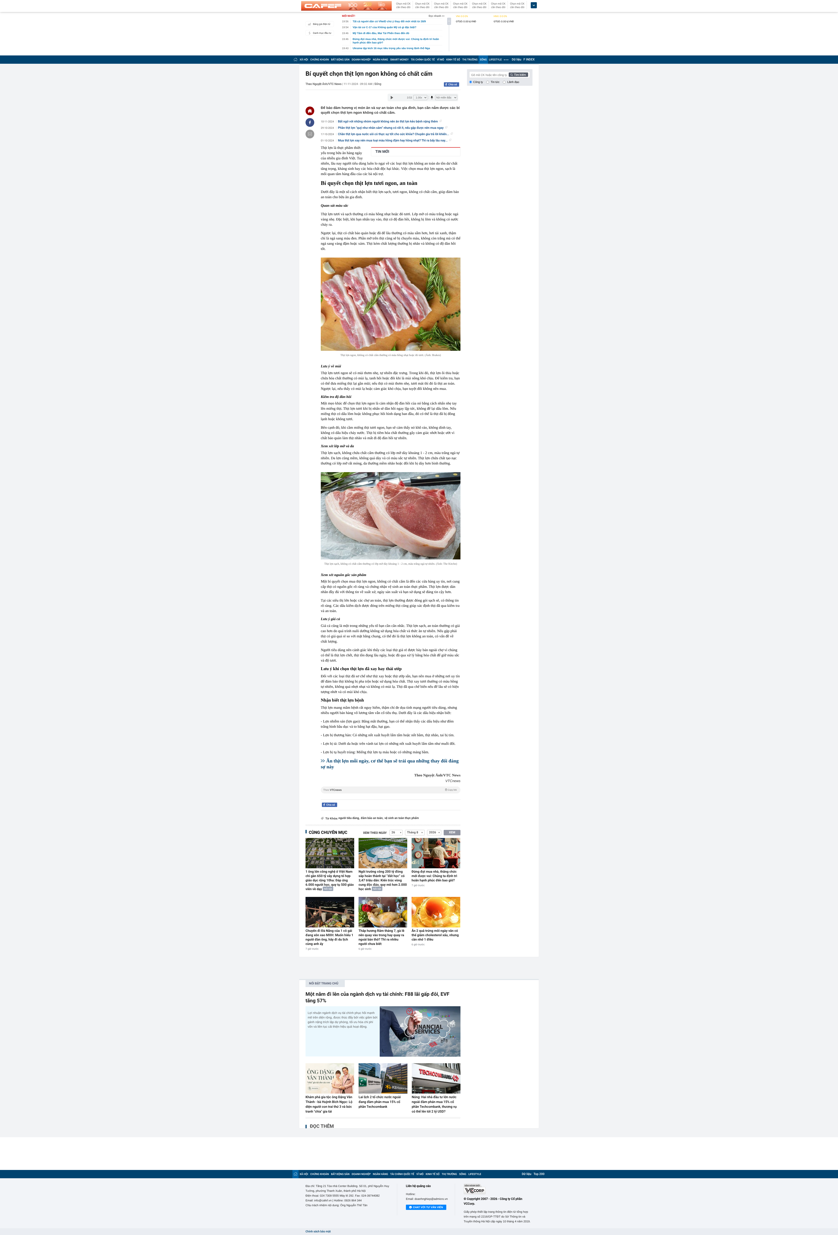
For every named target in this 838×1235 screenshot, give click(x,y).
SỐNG (483, 59)
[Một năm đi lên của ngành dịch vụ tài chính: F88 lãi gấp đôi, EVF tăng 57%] (420, 1031)
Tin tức (495, 82)
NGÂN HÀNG (380, 59)
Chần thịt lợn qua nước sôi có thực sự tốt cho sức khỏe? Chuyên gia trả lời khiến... (393, 134)
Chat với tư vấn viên (428, 1207)
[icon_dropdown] (534, 5)
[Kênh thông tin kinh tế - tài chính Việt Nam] (346, 6)
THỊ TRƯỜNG (469, 59)
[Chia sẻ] (310, 122)
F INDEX (529, 59)
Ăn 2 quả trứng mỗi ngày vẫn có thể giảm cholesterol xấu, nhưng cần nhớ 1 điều (435, 935)
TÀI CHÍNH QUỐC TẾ (423, 59)
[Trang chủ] (295, 59)
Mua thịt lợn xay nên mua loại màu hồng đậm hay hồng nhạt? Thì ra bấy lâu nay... (393, 140)
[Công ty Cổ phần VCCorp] (498, 1189)
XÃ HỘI (304, 59)
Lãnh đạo (513, 82)
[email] (310, 134)
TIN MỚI (382, 152)
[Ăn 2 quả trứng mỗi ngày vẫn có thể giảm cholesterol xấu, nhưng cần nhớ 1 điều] (436, 912)
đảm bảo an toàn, (372, 818)
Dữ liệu (516, 59)
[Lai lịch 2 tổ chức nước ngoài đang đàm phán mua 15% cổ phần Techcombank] (383, 1078)
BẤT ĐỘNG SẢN (340, 59)
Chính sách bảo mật (318, 1231)
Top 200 (539, 1174)
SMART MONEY (399, 59)
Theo (390, 789)
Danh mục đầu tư (322, 33)
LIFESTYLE (495, 59)
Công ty (478, 82)
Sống (377, 84)
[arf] (390, 795)
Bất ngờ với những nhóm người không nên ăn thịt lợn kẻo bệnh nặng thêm (388, 121)
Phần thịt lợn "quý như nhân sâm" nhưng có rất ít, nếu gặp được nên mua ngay (391, 128)
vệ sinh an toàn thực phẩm (402, 818)
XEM (452, 832)
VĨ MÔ (440, 59)
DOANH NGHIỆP (361, 59)
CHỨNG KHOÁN (319, 59)
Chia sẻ (452, 84)
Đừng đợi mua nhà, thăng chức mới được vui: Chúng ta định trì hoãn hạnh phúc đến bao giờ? (434, 876)
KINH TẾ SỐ (453, 59)
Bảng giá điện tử (321, 24)
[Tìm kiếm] (518, 74)
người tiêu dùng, (349, 818)
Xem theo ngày (375, 833)
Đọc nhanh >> (437, 15)
